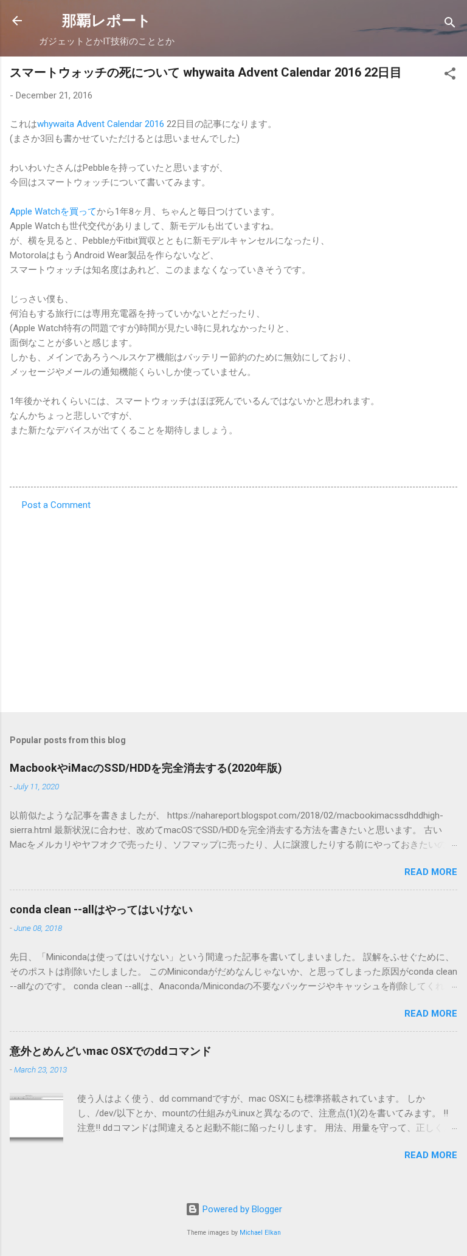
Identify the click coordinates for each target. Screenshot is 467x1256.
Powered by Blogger (241, 1209)
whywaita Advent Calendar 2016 (100, 123)
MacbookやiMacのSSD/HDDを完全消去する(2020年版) (146, 767)
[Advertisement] (233, 608)
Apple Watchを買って (53, 211)
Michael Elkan (260, 1233)
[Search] (450, 24)
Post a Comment (56, 504)
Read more (430, 872)
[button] (450, 75)
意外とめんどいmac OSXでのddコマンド (111, 1051)
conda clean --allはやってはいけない (101, 909)
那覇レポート (106, 20)
